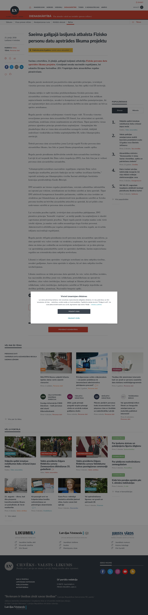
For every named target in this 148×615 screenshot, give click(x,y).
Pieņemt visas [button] (74, 311)
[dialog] (74, 307)
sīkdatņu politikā (96, 304)
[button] (74, 318)
